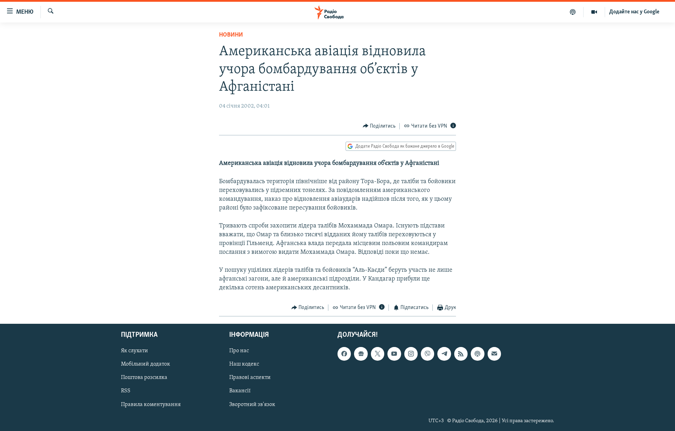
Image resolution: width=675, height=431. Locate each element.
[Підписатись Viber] (427, 353)
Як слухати (134, 351)
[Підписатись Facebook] (344, 353)
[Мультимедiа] (594, 12)
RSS (125, 391)
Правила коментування (151, 404)
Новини (231, 35)
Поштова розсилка (144, 377)
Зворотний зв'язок (252, 404)
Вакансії (240, 391)
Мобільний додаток (145, 364)
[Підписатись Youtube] (394, 353)
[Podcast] (477, 353)
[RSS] (461, 353)
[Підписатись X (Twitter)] (377, 353)
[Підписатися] (494, 353)
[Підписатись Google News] (360, 353)
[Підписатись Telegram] (444, 353)
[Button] (379, 126)
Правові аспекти (250, 377)
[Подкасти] (573, 12)
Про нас (239, 351)
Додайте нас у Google (634, 12)
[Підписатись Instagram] (411, 353)
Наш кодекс (244, 364)
